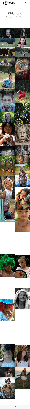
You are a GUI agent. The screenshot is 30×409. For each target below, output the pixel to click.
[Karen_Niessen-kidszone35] (7, 210)
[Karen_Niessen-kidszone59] (7, 332)
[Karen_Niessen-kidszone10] (7, 77)
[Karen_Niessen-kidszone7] (7, 51)
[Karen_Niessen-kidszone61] (7, 355)
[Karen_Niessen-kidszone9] (7, 61)
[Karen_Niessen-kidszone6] (7, 42)
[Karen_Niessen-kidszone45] (7, 265)
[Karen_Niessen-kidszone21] (7, 117)
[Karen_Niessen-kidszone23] (7, 135)
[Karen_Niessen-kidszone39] (7, 233)
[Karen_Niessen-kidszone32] (7, 187)
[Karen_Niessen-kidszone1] (7, 33)
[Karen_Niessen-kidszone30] (7, 161)
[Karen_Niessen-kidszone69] (7, 372)
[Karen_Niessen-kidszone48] (7, 288)
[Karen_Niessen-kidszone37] (7, 171)
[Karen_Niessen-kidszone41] (7, 249)
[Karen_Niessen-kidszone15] (7, 100)
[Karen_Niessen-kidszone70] (7, 388)
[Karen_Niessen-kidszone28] (7, 151)
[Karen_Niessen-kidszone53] (7, 310)
